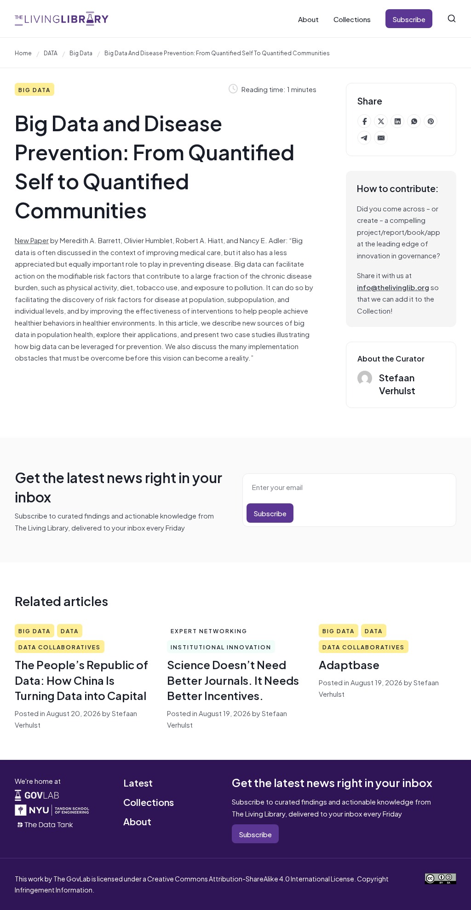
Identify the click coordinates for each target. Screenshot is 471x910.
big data (80, 52)
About (308, 18)
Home (23, 52)
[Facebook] (364, 121)
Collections (352, 18)
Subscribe (408, 18)
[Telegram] (364, 138)
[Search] (451, 18)
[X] (381, 121)
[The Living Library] (62, 18)
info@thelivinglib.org (393, 286)
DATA (50, 52)
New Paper (32, 239)
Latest (138, 782)
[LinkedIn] (397, 121)
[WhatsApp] (414, 121)
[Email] (381, 138)
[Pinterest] (430, 121)
